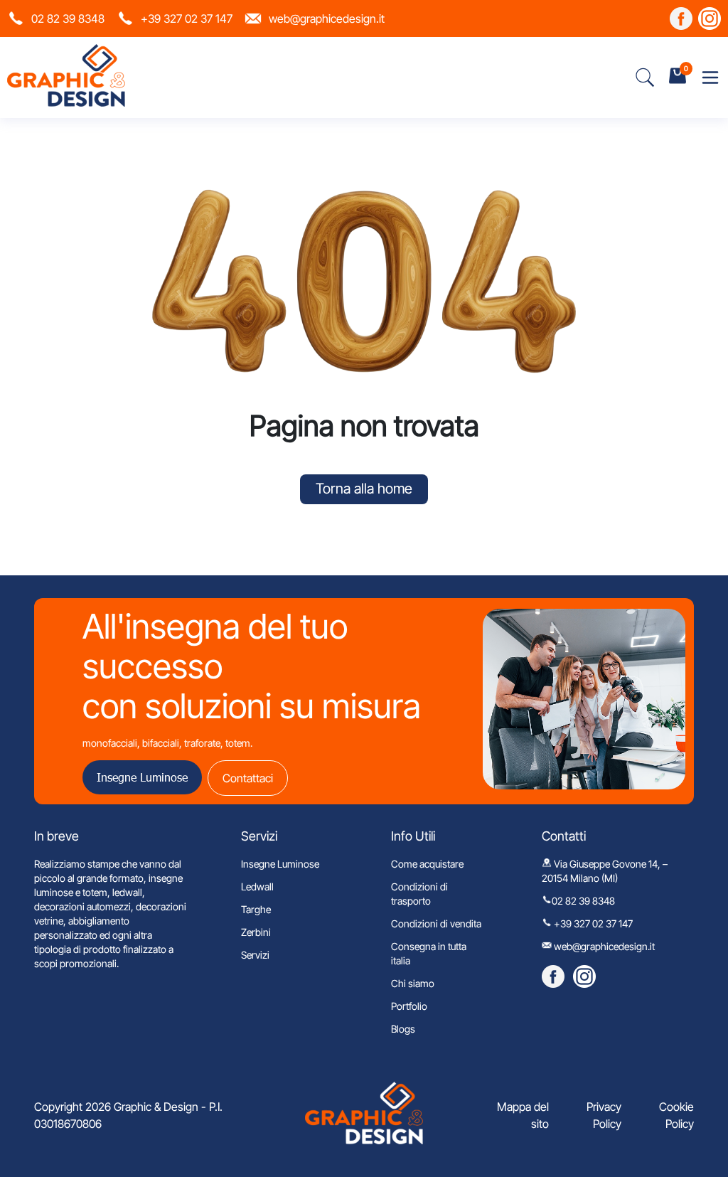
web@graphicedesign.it (327, 18)
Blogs (403, 1029)
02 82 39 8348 (68, 18)
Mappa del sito (523, 1115)
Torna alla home (364, 488)
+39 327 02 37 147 (186, 18)
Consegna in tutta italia (428, 953)
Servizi (255, 955)
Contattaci (248, 778)
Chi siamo (412, 983)
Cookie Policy (676, 1115)
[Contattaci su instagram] (709, 18)
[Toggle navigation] (710, 77)
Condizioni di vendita (436, 923)
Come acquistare (427, 864)
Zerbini (256, 932)
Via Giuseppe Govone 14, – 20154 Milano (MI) (605, 871)
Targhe (256, 909)
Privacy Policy (604, 1115)
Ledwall (257, 886)
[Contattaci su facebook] (681, 18)
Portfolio (409, 1006)
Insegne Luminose (142, 776)
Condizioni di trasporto (419, 893)
